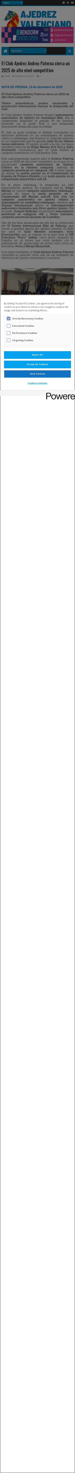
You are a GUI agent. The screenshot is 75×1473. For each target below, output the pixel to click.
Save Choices (37, 373)
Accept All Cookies (37, 364)
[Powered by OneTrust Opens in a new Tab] (59, 393)
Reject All (37, 355)
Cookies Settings (37, 383)
